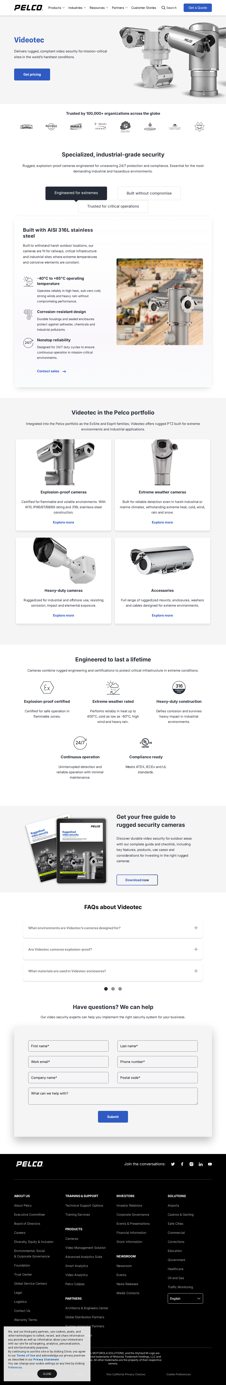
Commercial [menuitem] (176, 1232)
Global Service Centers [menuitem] (30, 1283)
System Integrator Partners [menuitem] (84, 1326)
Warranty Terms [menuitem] (25, 1320)
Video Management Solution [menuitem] (85, 1247)
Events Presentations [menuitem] (133, 1223)
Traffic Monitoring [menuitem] (180, 1287)
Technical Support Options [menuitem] (84, 1205)
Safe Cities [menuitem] (175, 1223)
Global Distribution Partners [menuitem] (84, 1317)
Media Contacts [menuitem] (128, 1293)
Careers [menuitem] (19, 1232)
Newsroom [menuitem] (124, 1266)
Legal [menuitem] (18, 1292)
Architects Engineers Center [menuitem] (86, 1308)
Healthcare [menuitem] (175, 1269)
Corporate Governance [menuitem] (133, 1214)
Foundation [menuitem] (22, 1265)
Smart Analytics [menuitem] (76, 1266)
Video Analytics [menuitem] (76, 1275)
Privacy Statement (46, 1359)
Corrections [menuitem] (176, 1242)
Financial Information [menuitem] (131, 1232)
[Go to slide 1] (106, 988)
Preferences (15, 1367)
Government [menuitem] (176, 1260)
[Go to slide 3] (120, 988)
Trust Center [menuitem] (23, 1274)
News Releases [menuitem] (127, 1284)
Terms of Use (26, 1355)
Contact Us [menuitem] (22, 1310)
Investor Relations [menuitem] (129, 1205)
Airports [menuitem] (173, 1205)
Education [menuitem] (175, 1251)
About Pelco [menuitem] (23, 1205)
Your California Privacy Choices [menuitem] (125, 1374)
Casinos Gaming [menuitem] (181, 1214)
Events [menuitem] (121, 1275)
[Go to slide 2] (113, 988)
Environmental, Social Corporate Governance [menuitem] (32, 1253)
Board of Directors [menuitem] (27, 1223)
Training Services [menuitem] (77, 1214)
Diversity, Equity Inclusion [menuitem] (33, 1242)
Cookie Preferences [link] (178, 1374)
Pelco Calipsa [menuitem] (75, 1284)
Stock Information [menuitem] (129, 1242)
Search (171, 8)
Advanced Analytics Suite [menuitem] (83, 1257)
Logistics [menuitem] (20, 1301)
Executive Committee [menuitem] (29, 1214)
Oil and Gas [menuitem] (176, 1278)
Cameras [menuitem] (71, 1238)
